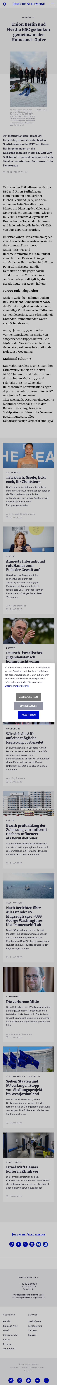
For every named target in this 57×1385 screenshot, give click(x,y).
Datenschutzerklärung (17, 686)
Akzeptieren (29, 714)
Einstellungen (28, 705)
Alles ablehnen (28, 697)
